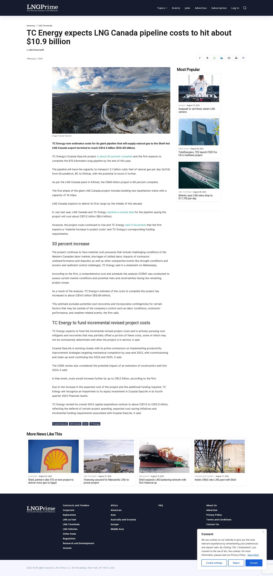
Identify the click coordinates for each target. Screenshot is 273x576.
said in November (135, 224)
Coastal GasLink (60, 424)
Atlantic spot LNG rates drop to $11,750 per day (196, 197)
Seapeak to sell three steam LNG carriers (197, 110)
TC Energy (94, 424)
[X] (207, 58)
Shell (85, 424)
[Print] (236, 58)
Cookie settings (214, 562)
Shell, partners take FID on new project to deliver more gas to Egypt (51, 481)
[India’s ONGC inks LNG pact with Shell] (219, 456)
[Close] (263, 532)
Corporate (32, 476)
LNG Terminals (45, 26)
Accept (254, 562)
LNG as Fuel (144, 476)
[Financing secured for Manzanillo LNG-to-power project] (109, 456)
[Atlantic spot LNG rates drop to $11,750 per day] (199, 175)
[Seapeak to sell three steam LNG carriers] (199, 88)
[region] (232, 549)
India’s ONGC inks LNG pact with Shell (215, 479)
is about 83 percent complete (114, 156)
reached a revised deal (120, 212)
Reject (236, 562)
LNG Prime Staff (36, 50)
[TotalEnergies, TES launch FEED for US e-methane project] (199, 131)
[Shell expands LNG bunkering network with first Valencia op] (164, 456)
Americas (31, 26)
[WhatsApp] (214, 58)
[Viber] (243, 58)
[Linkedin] (221, 58)
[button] (244, 7)
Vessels (182, 105)
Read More (253, 555)
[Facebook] (200, 58)
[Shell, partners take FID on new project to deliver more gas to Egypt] (53, 456)
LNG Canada (75, 424)
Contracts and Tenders (204, 476)
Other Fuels (183, 148)
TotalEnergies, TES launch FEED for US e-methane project (198, 154)
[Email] (229, 58)
